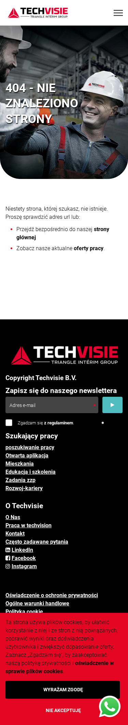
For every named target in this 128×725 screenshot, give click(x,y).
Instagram (24, 566)
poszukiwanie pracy (29, 447)
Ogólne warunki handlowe (37, 603)
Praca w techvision (28, 525)
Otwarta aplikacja (26, 455)
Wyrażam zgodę (63, 689)
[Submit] (112, 405)
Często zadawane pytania (36, 542)
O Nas (12, 517)
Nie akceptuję (63, 710)
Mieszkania (19, 463)
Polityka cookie (24, 611)
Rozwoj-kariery (24, 488)
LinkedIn (22, 550)
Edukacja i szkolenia (30, 472)
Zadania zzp (20, 480)
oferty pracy (88, 248)
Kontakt (15, 533)
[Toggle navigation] (119, 12)
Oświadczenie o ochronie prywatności (51, 595)
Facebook (24, 558)
